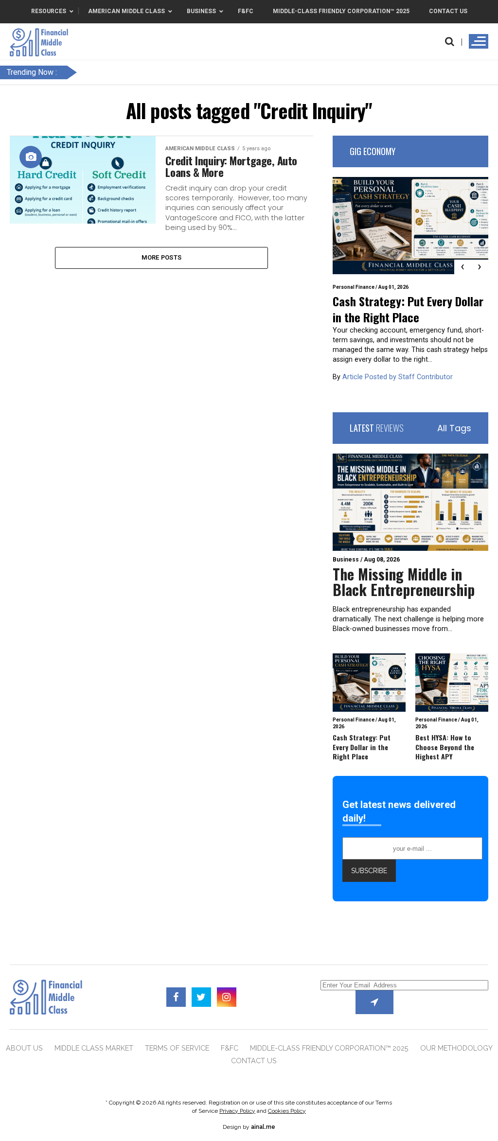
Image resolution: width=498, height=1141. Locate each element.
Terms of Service (177, 1048)
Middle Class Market (93, 1048)
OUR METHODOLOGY (456, 1048)
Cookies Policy (287, 1110)
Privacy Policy (237, 1110)
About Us (24, 1048)
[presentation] (462, 267)
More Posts (162, 257)
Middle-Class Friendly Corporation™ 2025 (329, 1048)
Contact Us (254, 1060)
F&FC (229, 1048)
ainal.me (263, 1126)
